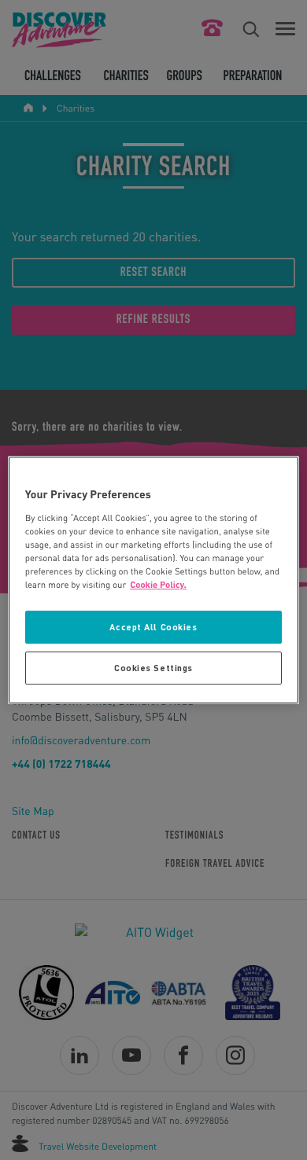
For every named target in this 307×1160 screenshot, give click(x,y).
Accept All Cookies (153, 627)
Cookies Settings (153, 668)
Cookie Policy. (158, 584)
